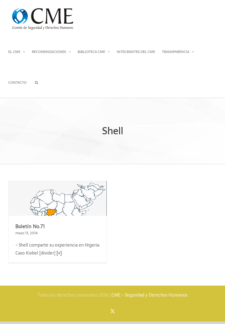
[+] (59, 252)
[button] (36, 82)
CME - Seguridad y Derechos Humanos (149, 294)
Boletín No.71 (30, 226)
